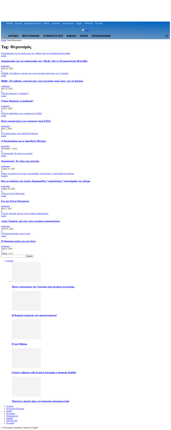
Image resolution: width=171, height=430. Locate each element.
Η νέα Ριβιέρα (19, 344)
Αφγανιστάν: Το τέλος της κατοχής (20, 161)
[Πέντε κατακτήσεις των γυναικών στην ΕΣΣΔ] (21, 113)
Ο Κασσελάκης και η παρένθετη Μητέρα (23, 141)
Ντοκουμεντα (12, 416)
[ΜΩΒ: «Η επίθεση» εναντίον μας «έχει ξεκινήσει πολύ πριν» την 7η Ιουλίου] (34, 73)
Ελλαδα (9, 261)
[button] (167, 36)
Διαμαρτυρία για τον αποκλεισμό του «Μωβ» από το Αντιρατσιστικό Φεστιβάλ (44, 61)
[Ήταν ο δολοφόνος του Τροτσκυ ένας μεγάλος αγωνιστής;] (26, 281)
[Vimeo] (164, 23)
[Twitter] (161, 23)
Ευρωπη (9, 406)
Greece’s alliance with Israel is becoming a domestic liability (44, 372)
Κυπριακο (10, 413)
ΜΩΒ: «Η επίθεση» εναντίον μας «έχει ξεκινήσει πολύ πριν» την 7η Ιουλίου (42, 81)
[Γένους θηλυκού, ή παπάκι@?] (15, 93)
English (4, 176)
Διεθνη (9, 411)
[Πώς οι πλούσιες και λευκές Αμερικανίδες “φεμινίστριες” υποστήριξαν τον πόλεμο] (37, 173)
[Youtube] (168, 23)
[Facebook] (153, 23)
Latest (3, 56)
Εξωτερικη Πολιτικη (15, 408)
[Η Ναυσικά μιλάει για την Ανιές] (15, 233)
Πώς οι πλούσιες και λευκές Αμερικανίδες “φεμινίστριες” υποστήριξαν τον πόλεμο (45, 181)
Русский (10, 423)
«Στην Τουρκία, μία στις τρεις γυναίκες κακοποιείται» (30, 221)
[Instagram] (157, 23)
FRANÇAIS (11, 421)
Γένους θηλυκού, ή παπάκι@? (17, 101)
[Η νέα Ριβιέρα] (26, 339)
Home (3, 40)
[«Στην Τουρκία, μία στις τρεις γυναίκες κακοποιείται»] (25, 213)
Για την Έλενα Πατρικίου (15, 201)
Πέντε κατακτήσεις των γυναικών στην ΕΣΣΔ (26, 121)
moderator (5, 66)
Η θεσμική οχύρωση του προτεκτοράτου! (34, 315)
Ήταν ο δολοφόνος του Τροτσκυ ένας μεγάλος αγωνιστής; (43, 286)
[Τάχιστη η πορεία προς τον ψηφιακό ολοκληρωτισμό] (26, 396)
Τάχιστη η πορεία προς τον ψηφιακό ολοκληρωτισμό (40, 401)
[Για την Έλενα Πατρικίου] (13, 193)
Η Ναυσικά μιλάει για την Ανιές (18, 241)
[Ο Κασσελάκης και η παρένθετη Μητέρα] (19, 133)
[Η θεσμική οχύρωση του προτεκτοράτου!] (26, 310)
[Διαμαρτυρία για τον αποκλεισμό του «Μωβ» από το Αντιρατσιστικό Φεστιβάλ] (35, 53)
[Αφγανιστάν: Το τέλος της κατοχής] (17, 153)
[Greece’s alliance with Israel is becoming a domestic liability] (26, 367)
